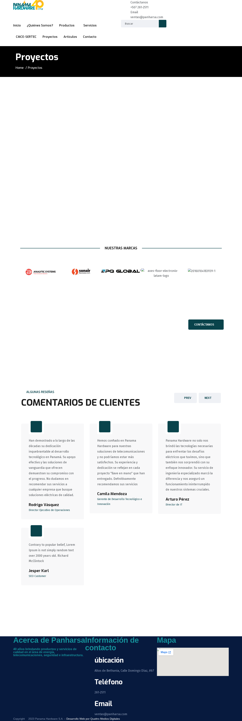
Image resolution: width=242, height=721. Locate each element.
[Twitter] (28, 661)
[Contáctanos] (125, 4)
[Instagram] (38, 661)
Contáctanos (139, 2)
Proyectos (50, 37)
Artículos (70, 37)
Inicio (17, 25)
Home (20, 68)
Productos (66, 25)
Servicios (90, 25)
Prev (187, 398)
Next (208, 398)
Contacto (89, 37)
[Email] (125, 14)
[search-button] (162, 23)
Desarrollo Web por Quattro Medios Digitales (93, 718)
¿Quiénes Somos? (40, 25)
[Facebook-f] (18, 661)
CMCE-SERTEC (26, 37)
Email (134, 12)
